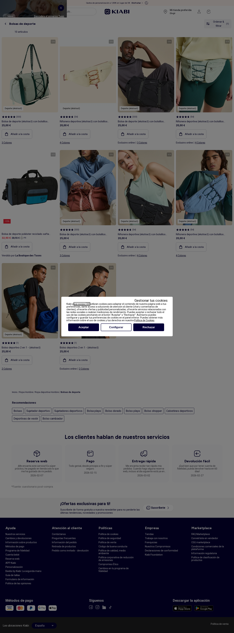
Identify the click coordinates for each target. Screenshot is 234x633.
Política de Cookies (144, 320)
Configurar (116, 327)
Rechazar (149, 327)
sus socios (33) (82, 304)
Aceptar (83, 327)
